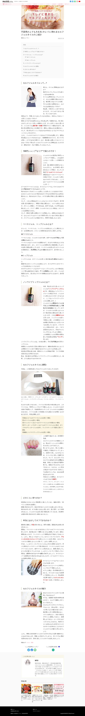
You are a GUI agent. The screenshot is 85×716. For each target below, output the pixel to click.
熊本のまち (35, 4)
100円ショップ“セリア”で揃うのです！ (34, 51)
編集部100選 (60, 4)
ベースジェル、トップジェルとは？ (33, 54)
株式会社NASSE (25, 713)
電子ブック (67, 4)
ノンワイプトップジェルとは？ (32, 63)
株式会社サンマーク (17, 713)
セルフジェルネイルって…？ (31, 48)
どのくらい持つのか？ (29, 69)
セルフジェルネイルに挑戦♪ (31, 66)
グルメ (23, 4)
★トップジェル (30, 60)
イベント (41, 4)
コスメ (28, 642)
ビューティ (29, 4)
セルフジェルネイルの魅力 (30, 75)
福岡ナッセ (12, 709)
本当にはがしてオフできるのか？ (32, 72)
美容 (32, 642)
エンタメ (47, 4)
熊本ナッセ (35, 709)
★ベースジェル (30, 57)
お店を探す (54, 4)
